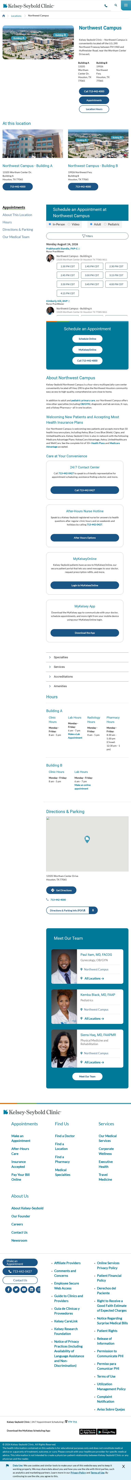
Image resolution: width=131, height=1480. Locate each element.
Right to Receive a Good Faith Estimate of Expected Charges (112, 1305)
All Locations (92, 978)
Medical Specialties (62, 1172)
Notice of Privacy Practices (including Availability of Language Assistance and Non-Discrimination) (69, 1353)
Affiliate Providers (67, 1263)
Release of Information (105, 1341)
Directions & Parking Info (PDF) (67, 910)
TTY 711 (72, 1421)
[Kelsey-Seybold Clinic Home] (30, 6)
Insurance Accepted (18, 1164)
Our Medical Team (16, 237)
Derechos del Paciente (106, 1290)
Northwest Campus (38, 15)
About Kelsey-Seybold (27, 1208)
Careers (17, 1224)
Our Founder (20, 1216)
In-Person (59, 224)
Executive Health (106, 1164)
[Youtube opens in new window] (24, 1289)
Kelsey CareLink (66, 1321)
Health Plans (98, 443)
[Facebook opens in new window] (8, 1289)
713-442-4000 (17, 186)
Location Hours (94, 109)
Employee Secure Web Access (66, 1285)
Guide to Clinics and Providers (68, 1298)
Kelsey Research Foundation (66, 1331)
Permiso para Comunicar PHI (108, 1366)
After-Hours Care (20, 1151)
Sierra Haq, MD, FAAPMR (98, 1035)
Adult (97, 224)
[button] (87, 657)
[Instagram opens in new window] (39, 1289)
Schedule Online (87, 338)
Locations (16, 15)
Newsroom (19, 1240)
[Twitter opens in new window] (16, 1289)
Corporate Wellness (106, 1151)
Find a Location (61, 1146)
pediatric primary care (83, 400)
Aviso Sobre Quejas (111, 1409)
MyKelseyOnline (87, 349)
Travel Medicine (105, 1177)
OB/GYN (85, 403)
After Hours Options (85, 537)
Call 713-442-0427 (85, 490)
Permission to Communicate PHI (110, 1353)
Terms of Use (106, 1376)
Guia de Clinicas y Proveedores (67, 1311)
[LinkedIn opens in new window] (31, 1289)
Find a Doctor (65, 1136)
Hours (7, 222)
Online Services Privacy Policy (108, 1265)
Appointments (94, 100)
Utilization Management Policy (111, 1386)
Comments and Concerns (65, 1273)
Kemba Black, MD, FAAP (98, 995)
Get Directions (64, 890)
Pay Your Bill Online (20, 1177)
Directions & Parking (18, 229)
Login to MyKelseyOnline (84, 585)
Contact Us (19, 1232)
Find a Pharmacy (62, 1159)
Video (75, 224)
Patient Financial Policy (109, 1278)
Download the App (85, 632)
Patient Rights (107, 1331)
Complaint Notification (105, 1399)
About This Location (17, 215)
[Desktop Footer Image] (32, 1113)
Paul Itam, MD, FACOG (96, 955)
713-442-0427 (66, 473)
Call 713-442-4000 (94, 91)
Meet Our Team (87, 1076)
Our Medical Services (108, 1138)
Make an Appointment (20, 1138)
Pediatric (113, 224)
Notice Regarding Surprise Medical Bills (112, 1320)
